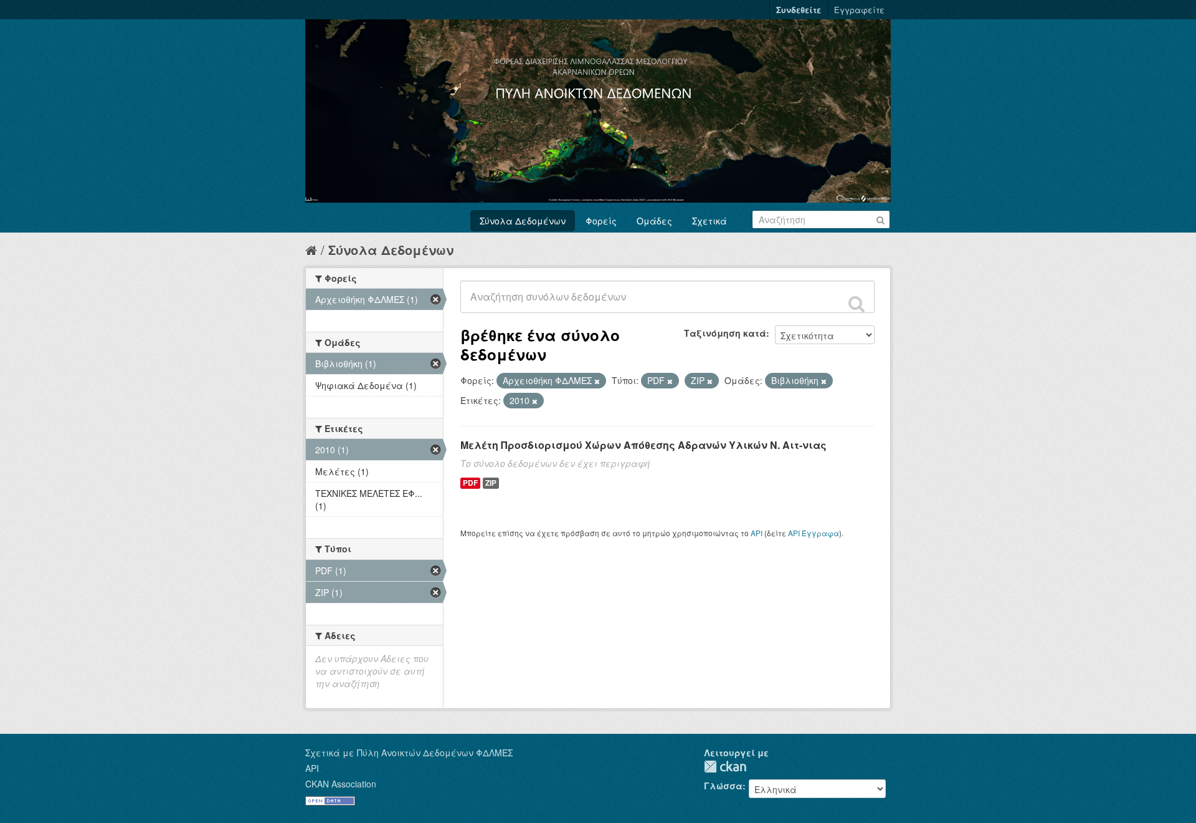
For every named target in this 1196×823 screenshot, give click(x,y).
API (756, 532)
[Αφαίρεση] (597, 381)
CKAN (725, 766)
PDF (470, 483)
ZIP (490, 483)
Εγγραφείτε (859, 10)
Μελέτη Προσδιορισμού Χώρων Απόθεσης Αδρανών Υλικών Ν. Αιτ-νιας (643, 445)
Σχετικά (709, 220)
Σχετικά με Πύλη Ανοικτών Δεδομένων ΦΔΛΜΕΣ (409, 752)
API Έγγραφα (813, 532)
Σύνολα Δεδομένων (523, 220)
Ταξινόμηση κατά (725, 333)
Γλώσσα (723, 785)
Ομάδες (654, 220)
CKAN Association (340, 783)
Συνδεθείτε (798, 10)
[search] (856, 303)
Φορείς (601, 220)
